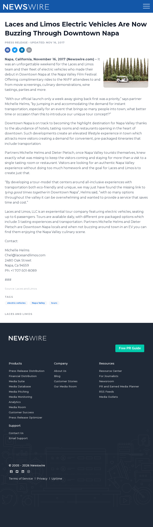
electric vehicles (16, 303)
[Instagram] (28, 471)
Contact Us (16, 433)
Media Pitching (19, 391)
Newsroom (106, 381)
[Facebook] (11, 471)
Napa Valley (38, 303)
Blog (57, 376)
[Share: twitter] (15, 50)
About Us (60, 370)
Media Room (17, 407)
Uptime (56, 478)
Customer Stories (65, 381)
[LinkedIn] (23, 471)
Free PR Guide (130, 348)
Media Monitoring (20, 396)
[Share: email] (29, 50)
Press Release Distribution (26, 370)
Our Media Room (65, 386)
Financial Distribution (23, 376)
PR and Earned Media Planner (119, 386)
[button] (146, 6)
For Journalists (108, 376)
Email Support (18, 438)
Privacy (42, 478)
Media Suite (17, 381)
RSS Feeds (106, 391)
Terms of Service (21, 478)
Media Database (20, 386)
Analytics (15, 402)
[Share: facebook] (7, 50)
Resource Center (110, 370)
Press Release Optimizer (25, 417)
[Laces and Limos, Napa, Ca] (125, 72)
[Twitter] (17, 471)
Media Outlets (108, 396)
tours (54, 303)
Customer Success (21, 412)
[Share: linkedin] (22, 50)
